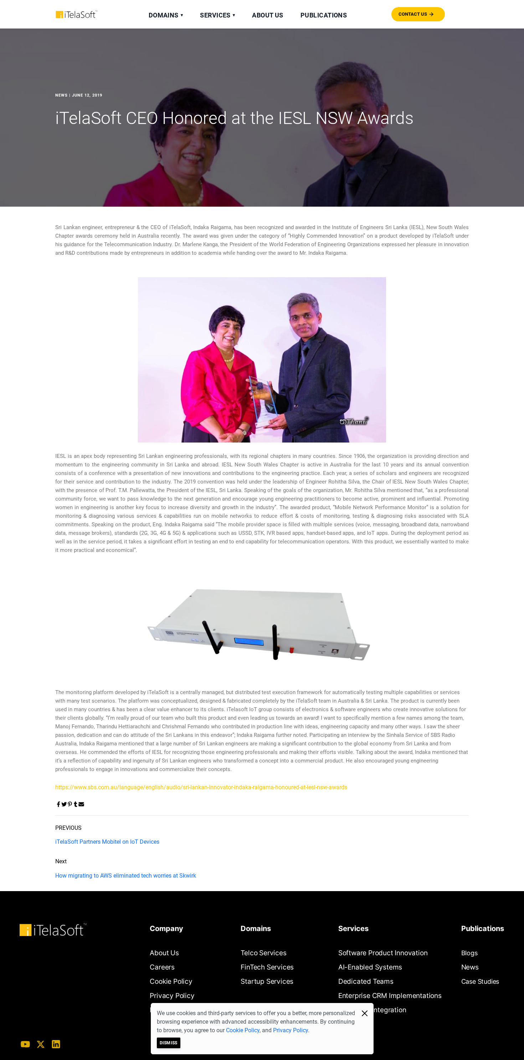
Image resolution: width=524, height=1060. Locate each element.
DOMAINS (166, 15)
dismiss (169, 1042)
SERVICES (217, 15)
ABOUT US (267, 15)
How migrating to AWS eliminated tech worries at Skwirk (125, 875)
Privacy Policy (290, 1030)
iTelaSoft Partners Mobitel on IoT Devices (107, 841)
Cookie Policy (243, 1030)
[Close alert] (364, 1013)
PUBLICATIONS (323, 15)
